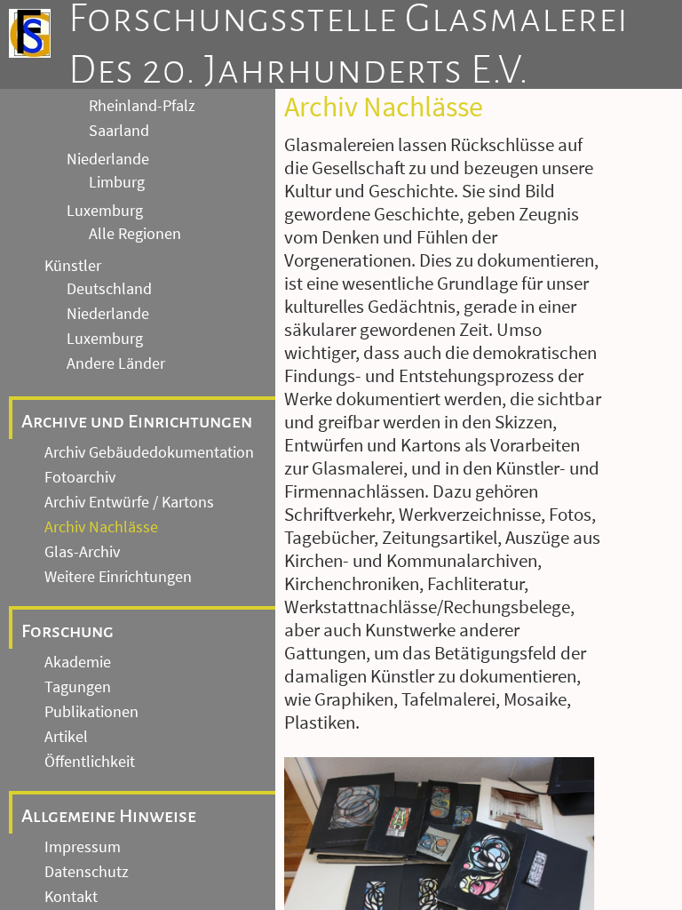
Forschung (67, 631)
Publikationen (91, 712)
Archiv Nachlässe (101, 527)
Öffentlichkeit (89, 761)
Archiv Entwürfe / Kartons (129, 502)
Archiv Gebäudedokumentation (149, 452)
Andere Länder (116, 363)
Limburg (117, 182)
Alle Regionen (135, 233)
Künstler (72, 265)
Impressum (82, 847)
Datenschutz (86, 872)
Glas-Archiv (82, 552)
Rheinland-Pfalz (142, 106)
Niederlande (108, 159)
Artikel (66, 736)
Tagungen (77, 687)
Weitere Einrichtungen (118, 577)
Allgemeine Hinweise (108, 816)
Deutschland (109, 289)
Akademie (77, 662)
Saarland (119, 130)
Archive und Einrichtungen (136, 421)
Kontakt (71, 896)
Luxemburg (105, 210)
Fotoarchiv (79, 477)
